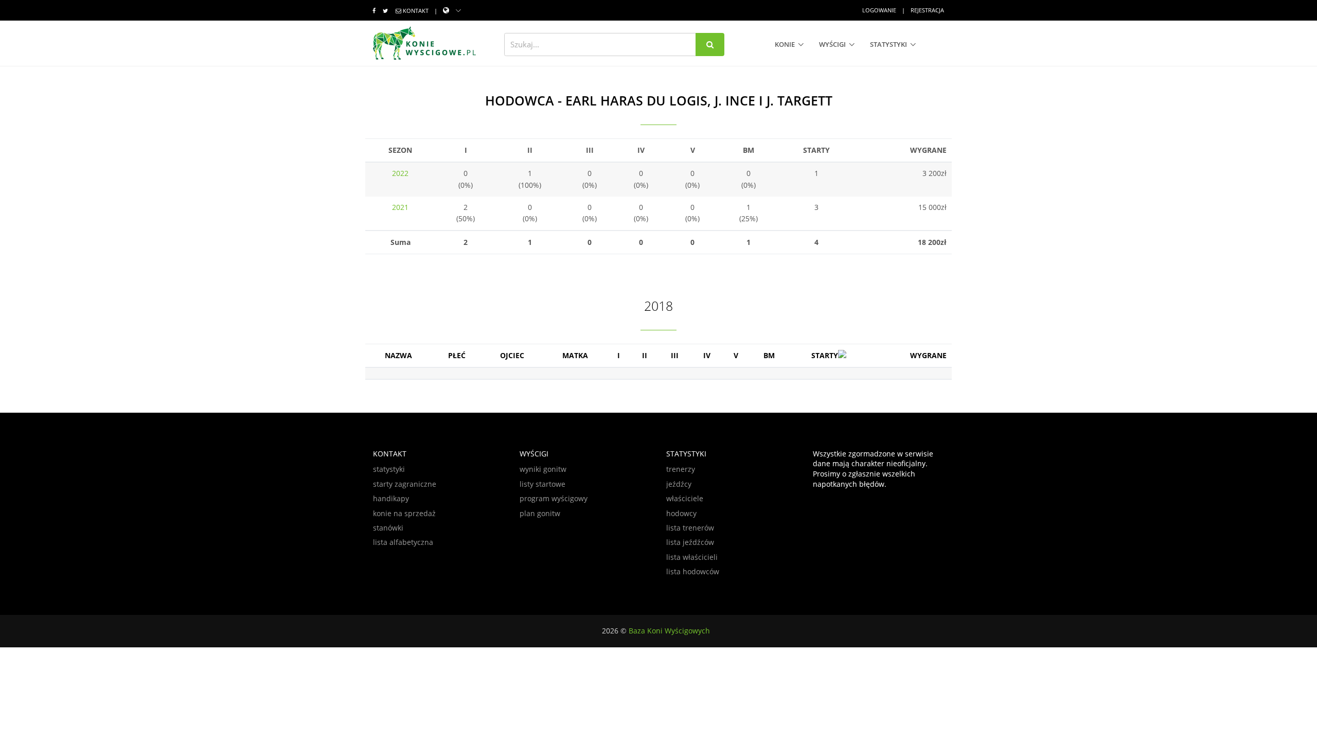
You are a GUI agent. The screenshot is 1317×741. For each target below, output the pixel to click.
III (675, 355)
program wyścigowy (554, 498)
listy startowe (542, 484)
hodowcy (681, 513)
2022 (400, 173)
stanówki (388, 528)
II (644, 355)
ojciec (512, 355)
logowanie (879, 10)
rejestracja (927, 10)
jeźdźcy (678, 484)
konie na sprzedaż (404, 513)
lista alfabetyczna (403, 542)
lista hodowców (692, 571)
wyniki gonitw (543, 469)
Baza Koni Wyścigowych (669, 631)
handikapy (391, 498)
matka (575, 355)
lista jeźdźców (690, 542)
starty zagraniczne (404, 484)
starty (824, 355)
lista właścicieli (692, 557)
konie (785, 44)
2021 (400, 207)
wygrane (928, 355)
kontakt (416, 10)
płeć (457, 355)
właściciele (684, 498)
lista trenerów (690, 528)
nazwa (398, 355)
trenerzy (680, 469)
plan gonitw (540, 513)
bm (769, 355)
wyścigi (832, 44)
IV (706, 355)
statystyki (888, 44)
